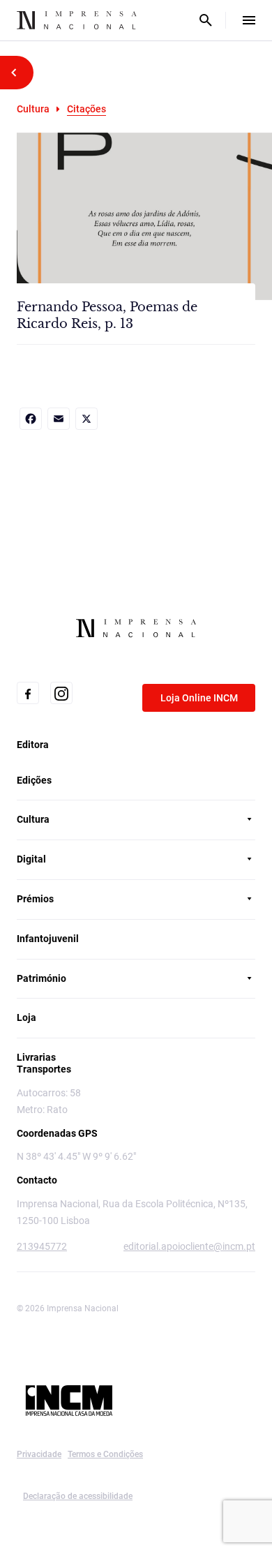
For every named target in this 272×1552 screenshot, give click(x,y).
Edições (34, 780)
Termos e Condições (105, 1454)
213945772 (42, 1246)
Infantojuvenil (48, 938)
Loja (26, 1017)
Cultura (33, 108)
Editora (33, 744)
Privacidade (39, 1454)
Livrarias (36, 1057)
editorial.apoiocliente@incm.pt (189, 1246)
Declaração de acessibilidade (78, 1496)
